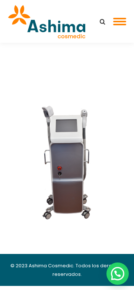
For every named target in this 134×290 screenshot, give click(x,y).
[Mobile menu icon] (120, 21)
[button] (117, 273)
